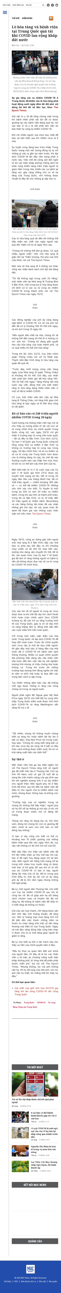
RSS (16, 1281)
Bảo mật (42, 1281)
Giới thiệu (6, 5)
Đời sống (15, 1106)
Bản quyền (53, 1281)
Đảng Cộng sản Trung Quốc (25, 1007)
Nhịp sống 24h (18, 5)
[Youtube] (56, 5)
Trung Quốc (29, 1003)
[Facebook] (52, 5)
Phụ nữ (28, 5)
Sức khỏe (34, 1171)
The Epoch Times (41, 513)
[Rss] (48, 5)
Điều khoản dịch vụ (28, 1281)
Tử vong (51, 1003)
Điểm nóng (27, 18)
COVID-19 (41, 1003)
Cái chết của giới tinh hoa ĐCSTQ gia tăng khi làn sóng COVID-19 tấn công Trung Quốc (36, 991)
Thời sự (33, 1122)
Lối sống (34, 1140)
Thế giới (15, 18)
